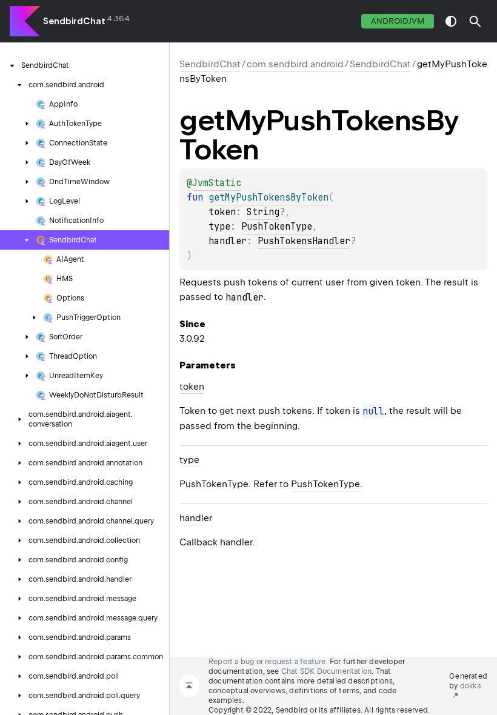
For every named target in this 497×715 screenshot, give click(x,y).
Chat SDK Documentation (326, 671)
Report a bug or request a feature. (268, 661)
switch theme (451, 21)
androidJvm (397, 20)
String (263, 212)
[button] (475, 21)
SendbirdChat (74, 21)
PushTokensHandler (304, 241)
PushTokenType (276, 227)
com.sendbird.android (295, 64)
